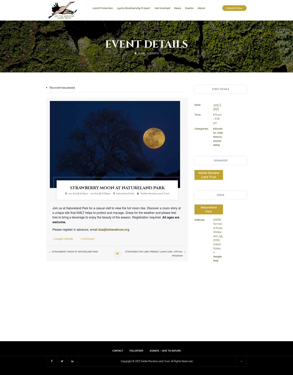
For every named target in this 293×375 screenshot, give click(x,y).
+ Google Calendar (62, 238)
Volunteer (136, 350)
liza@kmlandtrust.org (113, 229)
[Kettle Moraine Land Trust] (63, 10)
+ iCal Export (87, 238)
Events (154, 53)
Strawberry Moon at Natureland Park (75, 251)
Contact (117, 350)
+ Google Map (217, 256)
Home (141, 53)
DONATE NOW (234, 8)
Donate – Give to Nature (165, 350)
